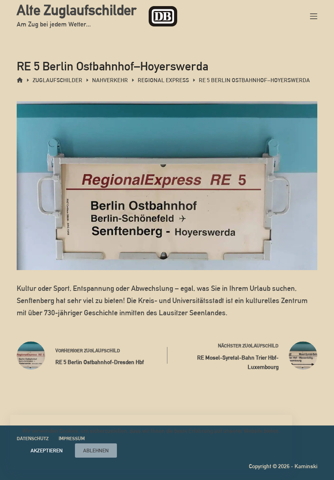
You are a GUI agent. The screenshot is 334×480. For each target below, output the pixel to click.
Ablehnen (96, 450)
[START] (20, 80)
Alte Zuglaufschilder (76, 10)
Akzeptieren (47, 450)
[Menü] (313, 16)
